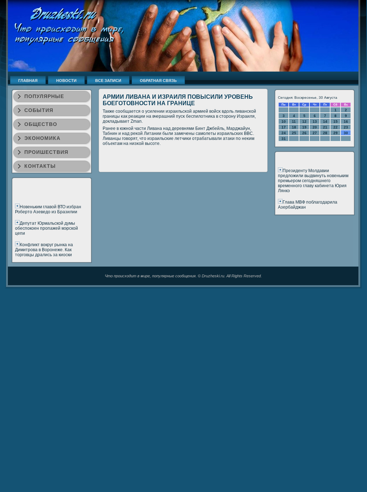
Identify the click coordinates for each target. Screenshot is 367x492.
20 (315, 127)
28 (325, 133)
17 (284, 127)
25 (294, 133)
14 (325, 121)
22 (335, 127)
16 (346, 121)
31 (284, 139)
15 (335, 121)
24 (284, 133)
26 (304, 133)
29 (335, 133)
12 (304, 121)
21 (325, 127)
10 (284, 121)
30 (346, 133)
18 (294, 127)
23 (346, 127)
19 (304, 127)
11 (294, 121)
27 (315, 133)
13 (315, 121)
